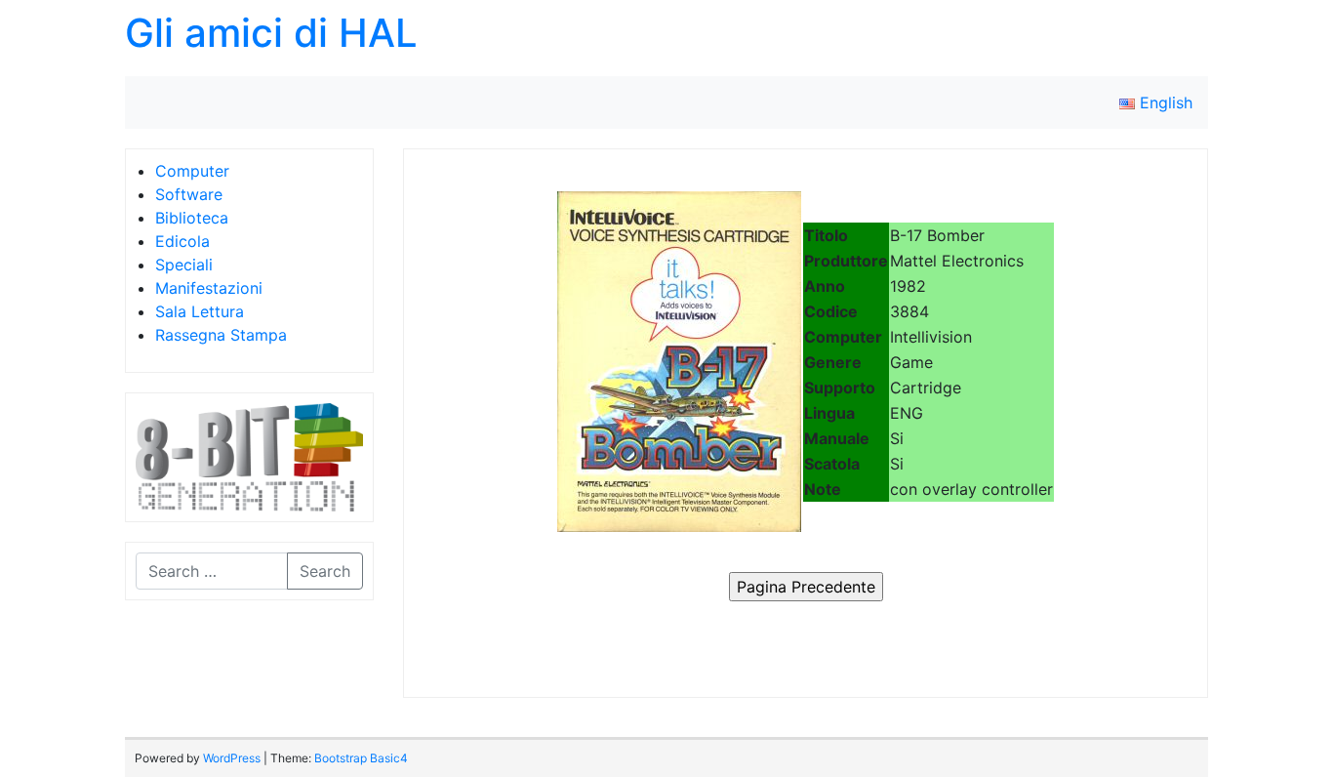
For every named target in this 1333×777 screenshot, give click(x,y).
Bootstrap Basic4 (361, 758)
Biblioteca (191, 217)
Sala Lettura (199, 311)
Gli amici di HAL (271, 33)
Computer (192, 171)
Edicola (182, 241)
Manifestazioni (209, 288)
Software (188, 194)
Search (325, 571)
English (1163, 102)
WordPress (232, 758)
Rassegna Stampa (221, 335)
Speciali (184, 264)
